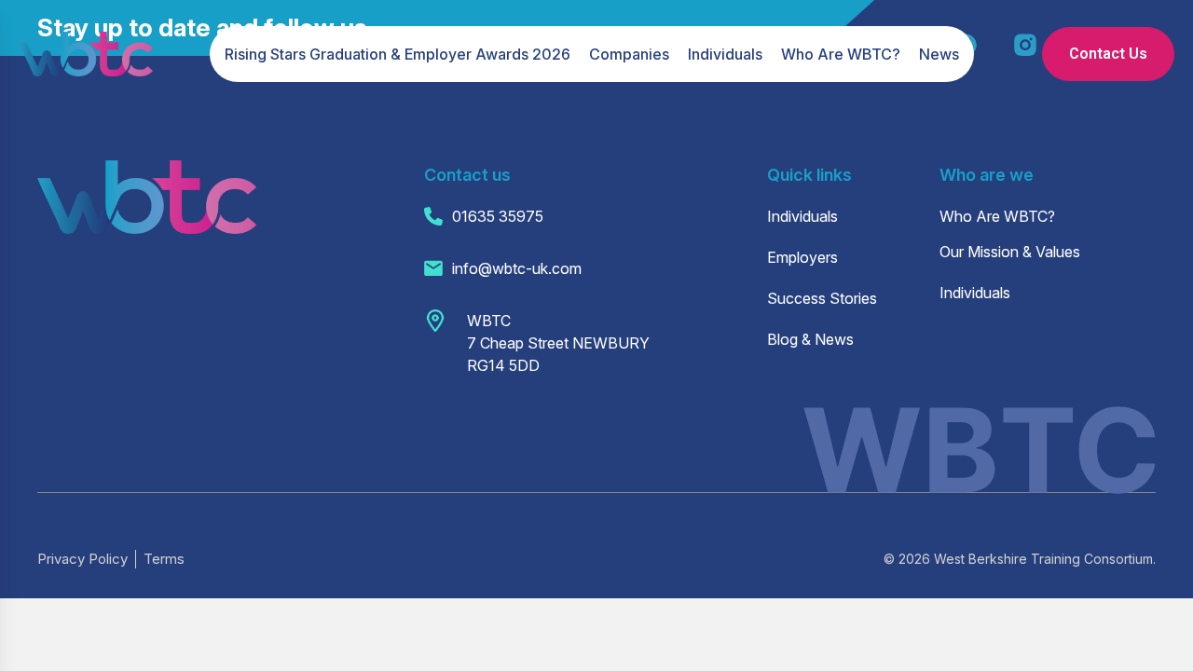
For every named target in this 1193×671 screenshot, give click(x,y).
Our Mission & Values (1009, 251)
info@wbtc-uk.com (517, 268)
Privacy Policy (82, 559)
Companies (629, 54)
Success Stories (822, 298)
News (939, 54)
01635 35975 (497, 216)
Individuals (725, 54)
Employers (802, 257)
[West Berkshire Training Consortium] (86, 54)
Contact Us (1108, 53)
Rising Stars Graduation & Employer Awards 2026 (397, 54)
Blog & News (810, 339)
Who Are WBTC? (840, 54)
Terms (164, 559)
